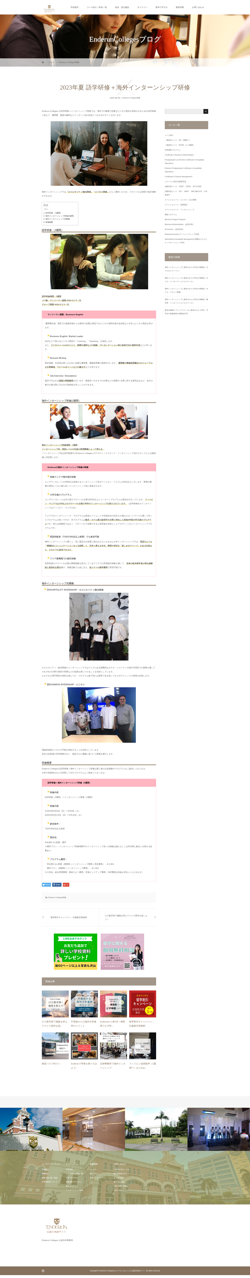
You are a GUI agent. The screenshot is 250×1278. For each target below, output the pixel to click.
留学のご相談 (119, 1182)
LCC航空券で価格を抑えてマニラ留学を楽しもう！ (126, 917)
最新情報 (180, 7)
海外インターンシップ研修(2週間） (60, 216)
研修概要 (49, 222)
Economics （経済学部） (174, 229)
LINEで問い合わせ (121, 1186)
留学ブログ (94, 1174)
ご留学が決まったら (121, 1169)
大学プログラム (72, 1178)
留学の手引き (162, 7)
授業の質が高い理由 (49, 1178)
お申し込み (118, 1190)
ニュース (93, 1169)
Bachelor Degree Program (175, 219)
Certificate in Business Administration (179, 155)
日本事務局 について (50, 1182)
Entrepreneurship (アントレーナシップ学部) (182, 234)
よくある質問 (119, 1178)
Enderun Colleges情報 (131, 98)
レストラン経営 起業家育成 (175, 182)
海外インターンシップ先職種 (57, 219)
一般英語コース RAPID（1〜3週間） (180, 145)
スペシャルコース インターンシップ (179, 210)
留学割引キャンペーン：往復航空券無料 (68, 917)
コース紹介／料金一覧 (97, 7)
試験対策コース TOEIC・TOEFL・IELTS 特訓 (183, 186)
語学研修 (69, 1169)
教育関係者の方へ (121, 1174)
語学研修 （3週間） (53, 213)
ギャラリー (142, 7)
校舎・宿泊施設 (122, 7)
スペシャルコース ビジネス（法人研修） (181, 200)
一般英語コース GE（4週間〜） (178, 140)
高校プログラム (171, 215)
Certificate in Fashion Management (178, 177)
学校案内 (74, 7)
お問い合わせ (198, 7)
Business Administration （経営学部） (179, 224)
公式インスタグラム (97, 1178)
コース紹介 (169, 135)
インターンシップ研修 (74, 1190)
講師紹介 (45, 1174)
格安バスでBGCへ (51, 1063)
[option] (31, 1129)
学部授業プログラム (172, 150)
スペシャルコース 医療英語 (176, 205)
